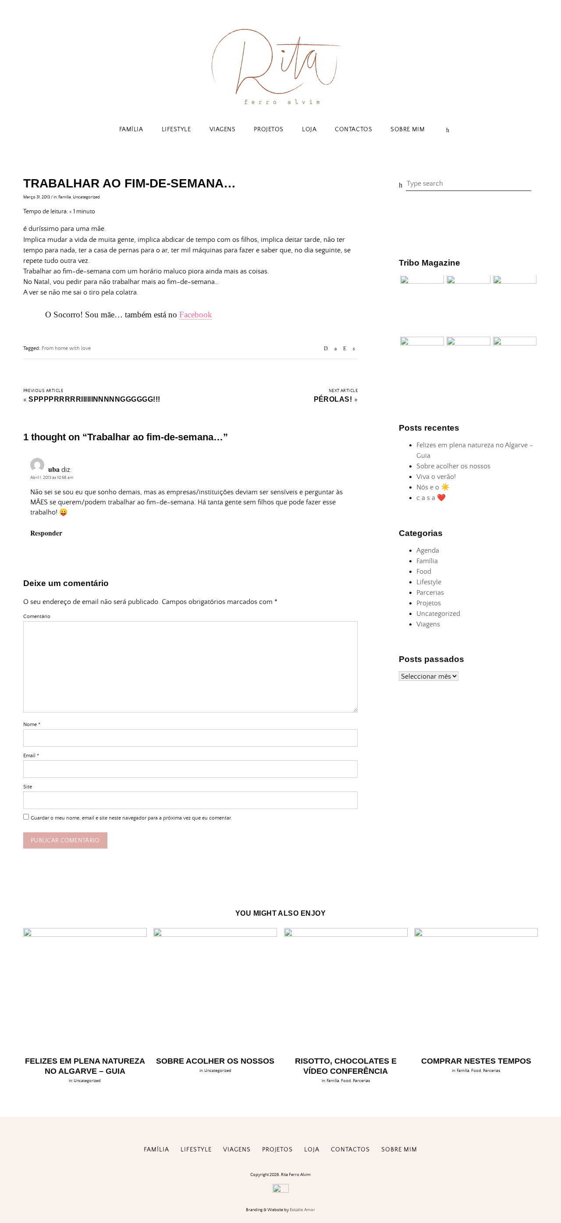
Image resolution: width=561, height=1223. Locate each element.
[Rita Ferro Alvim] (280, 106)
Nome (31, 724)
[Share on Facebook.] (335, 349)
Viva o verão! (436, 477)
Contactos (353, 129)
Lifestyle (176, 129)
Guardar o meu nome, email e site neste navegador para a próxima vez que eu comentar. (131, 818)
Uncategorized (86, 197)
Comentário (36, 616)
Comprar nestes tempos (476, 1061)
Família (131, 129)
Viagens (222, 129)
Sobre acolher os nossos (453, 467)
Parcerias (430, 593)
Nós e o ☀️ (433, 488)
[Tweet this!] (354, 349)
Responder (46, 533)
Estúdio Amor (302, 1209)
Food (423, 572)
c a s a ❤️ (431, 498)
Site (27, 787)
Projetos (268, 129)
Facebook (195, 314)
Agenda (427, 550)
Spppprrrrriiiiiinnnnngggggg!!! (94, 399)
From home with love (66, 348)
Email (31, 756)
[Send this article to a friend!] (326, 349)
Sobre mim (408, 129)
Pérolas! (333, 399)
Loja (309, 129)
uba (54, 469)
